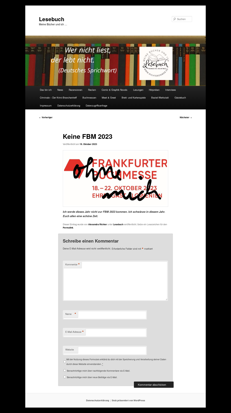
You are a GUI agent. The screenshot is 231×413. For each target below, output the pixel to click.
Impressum (46, 105)
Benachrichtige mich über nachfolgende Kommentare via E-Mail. (98, 370)
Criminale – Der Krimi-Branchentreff (58, 97)
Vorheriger (46, 117)
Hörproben (154, 89)
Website (69, 349)
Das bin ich (46, 89)
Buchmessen (89, 97)
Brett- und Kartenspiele (134, 97)
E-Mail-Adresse (74, 332)
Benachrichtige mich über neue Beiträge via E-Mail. (92, 377)
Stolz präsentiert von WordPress (128, 400)
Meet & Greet (109, 97)
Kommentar (72, 264)
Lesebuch (51, 19)
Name (70, 314)
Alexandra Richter (97, 224)
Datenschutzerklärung (68, 105)
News (60, 89)
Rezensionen (75, 89)
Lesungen (138, 89)
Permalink (68, 227)
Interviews (170, 89)
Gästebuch (180, 97)
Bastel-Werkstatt (160, 97)
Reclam (92, 89)
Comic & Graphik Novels (114, 89)
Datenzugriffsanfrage (96, 105)
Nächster (186, 117)
